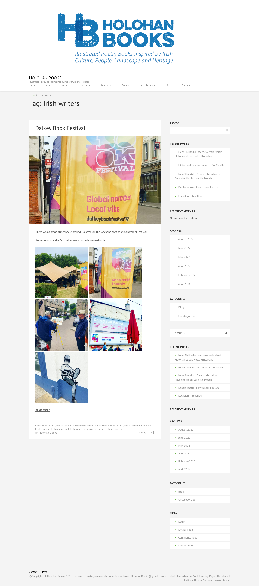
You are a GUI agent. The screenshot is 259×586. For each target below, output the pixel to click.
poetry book (107, 429)
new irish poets (92, 429)
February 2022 (186, 275)
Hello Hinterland (148, 85)
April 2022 (184, 266)
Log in (181, 521)
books (59, 425)
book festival (48, 425)
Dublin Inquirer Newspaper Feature (198, 187)
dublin (98, 425)
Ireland (46, 429)
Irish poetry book (60, 429)
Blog (168, 85)
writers (118, 429)
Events (125, 85)
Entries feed (185, 529)
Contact (186, 85)
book (38, 425)
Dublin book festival (112, 425)
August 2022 (186, 239)
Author (65, 85)
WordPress (223, 580)
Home (32, 85)
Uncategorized (186, 316)
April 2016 (184, 284)
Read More (42, 410)
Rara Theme (194, 580)
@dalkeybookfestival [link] (134, 232)
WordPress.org (186, 545)
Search (174, 122)
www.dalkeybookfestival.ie (89, 240)
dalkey (67, 425)
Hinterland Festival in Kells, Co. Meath (201, 165)
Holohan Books (45, 78)
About (48, 85)
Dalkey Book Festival (60, 128)
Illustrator (84, 85)
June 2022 (184, 248)
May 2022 (184, 257)
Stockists (106, 85)
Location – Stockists (190, 196)
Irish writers (76, 429)
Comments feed (187, 537)
